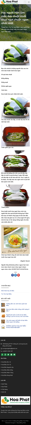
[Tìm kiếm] (25, 2)
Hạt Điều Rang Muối (7, 375)
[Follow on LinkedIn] (11, 354)
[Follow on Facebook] (2, 354)
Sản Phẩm (4, 387)
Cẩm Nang (5, 389)
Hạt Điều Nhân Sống (7, 370)
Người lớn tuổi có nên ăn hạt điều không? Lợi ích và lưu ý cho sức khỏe (17, 315)
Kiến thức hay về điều (7, 291)
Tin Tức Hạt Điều (14, 27)
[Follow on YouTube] (14, 354)
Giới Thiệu (4, 384)
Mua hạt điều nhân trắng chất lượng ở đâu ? (17, 310)
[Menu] (29, 2)
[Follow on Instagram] (5, 354)
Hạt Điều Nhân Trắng (7, 372)
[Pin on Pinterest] (18, 275)
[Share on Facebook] (12, 275)
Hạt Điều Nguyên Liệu (8, 367)
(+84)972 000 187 (7, 351)
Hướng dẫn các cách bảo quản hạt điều (16, 304)
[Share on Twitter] (15, 275)
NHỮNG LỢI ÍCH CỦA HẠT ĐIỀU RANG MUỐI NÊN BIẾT (16, 326)
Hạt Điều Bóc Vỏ (6, 362)
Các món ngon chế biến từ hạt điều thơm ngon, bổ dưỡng (17, 321)
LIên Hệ (4, 392)
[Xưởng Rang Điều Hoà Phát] (9, 2)
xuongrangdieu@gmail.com (9, 348)
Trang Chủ (4, 27)
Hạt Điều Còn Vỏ (6, 364)
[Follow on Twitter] (8, 354)
